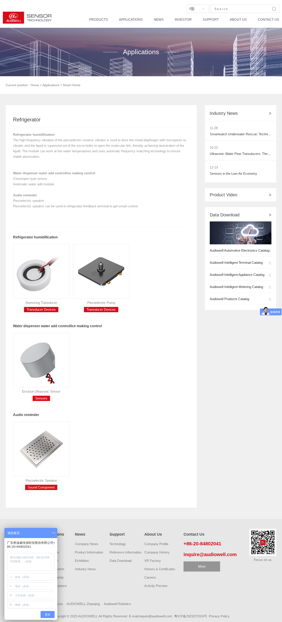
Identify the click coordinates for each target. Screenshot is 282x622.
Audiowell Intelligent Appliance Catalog (237, 275)
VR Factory (152, 561)
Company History (157, 552)
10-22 (214, 147)
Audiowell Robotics (117, 604)
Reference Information (125, 552)
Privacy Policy (219, 616)
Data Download (120, 561)
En (191, 8)
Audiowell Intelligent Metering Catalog (236, 287)
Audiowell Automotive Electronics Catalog (239, 250)
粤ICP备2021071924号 (190, 616)
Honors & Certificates (159, 569)
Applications (51, 85)
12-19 (214, 167)
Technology (117, 544)
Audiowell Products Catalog (229, 299)
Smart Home (71, 85)
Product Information (89, 552)
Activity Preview (155, 586)
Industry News (85, 569)
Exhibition (82, 561)
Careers (150, 577)
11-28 (214, 128)
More (202, 566)
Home (35, 85)
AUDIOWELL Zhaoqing (83, 604)
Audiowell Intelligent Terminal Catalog (236, 262)
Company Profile (156, 544)
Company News (86, 544)
